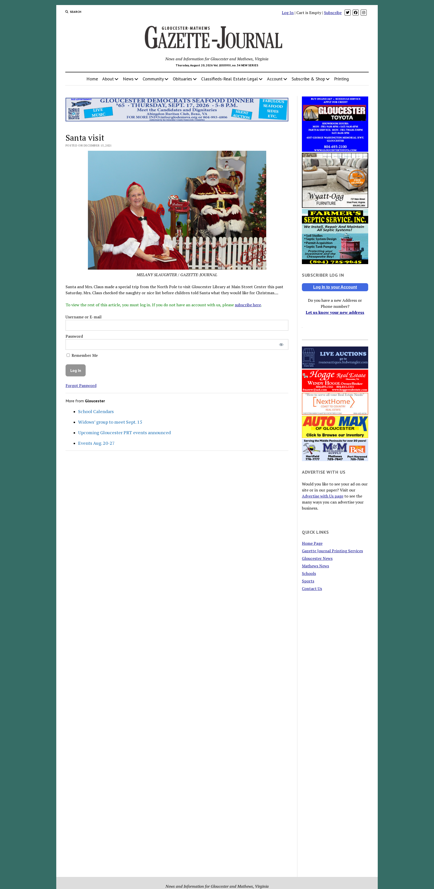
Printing (341, 79)
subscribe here (248, 305)
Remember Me (84, 355)
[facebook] (356, 13)
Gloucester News (317, 558)
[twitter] (348, 13)
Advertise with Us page (322, 496)
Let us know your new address (335, 312)
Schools (309, 573)
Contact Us (312, 588)
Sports (308, 581)
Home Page (312, 543)
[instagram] (364, 13)
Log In (288, 12)
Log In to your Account (335, 287)
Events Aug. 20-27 (96, 443)
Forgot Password (81, 385)
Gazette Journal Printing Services (332, 551)
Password (74, 336)
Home (92, 79)
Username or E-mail (83, 317)
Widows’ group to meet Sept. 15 (110, 422)
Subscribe (333, 12)
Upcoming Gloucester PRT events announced (124, 432)
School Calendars (96, 411)
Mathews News (315, 566)
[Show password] (281, 344)
